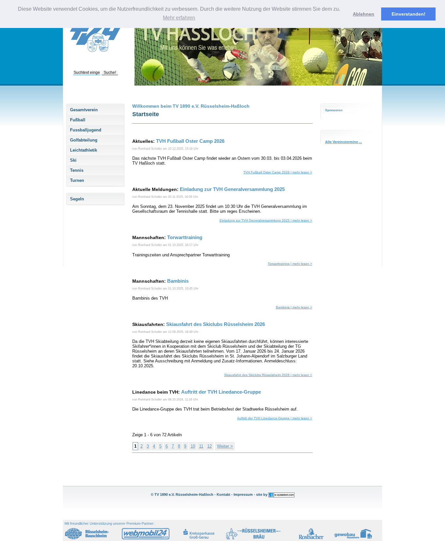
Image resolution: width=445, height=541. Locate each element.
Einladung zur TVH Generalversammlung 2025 (232, 189)
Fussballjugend (85, 130)
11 (201, 446)
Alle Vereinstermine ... (343, 142)
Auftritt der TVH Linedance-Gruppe (221, 392)
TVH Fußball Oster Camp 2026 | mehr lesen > (277, 172)
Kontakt (223, 494)
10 (193, 446)
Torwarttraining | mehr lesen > (290, 263)
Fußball (77, 119)
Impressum (243, 494)
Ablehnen (363, 14)
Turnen (77, 180)
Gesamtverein (84, 109)
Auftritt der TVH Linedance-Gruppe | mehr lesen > (274, 418)
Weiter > (225, 446)
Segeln (77, 198)
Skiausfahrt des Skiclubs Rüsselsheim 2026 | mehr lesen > (268, 375)
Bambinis (178, 281)
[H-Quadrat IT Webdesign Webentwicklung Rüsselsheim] (281, 494)
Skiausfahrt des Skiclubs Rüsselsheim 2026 (215, 324)
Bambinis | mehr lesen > (294, 307)
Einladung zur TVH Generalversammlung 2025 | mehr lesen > (266, 220)
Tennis (76, 170)
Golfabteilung (83, 140)
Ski (73, 160)
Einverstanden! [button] (408, 14)
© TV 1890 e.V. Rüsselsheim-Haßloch (182, 494)
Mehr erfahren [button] (179, 17)
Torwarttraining (184, 237)
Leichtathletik (83, 150)
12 (209, 446)
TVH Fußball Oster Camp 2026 (190, 141)
